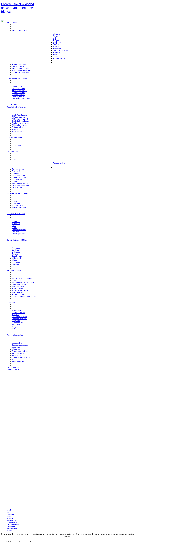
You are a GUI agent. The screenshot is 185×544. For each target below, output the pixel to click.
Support (9, 530)
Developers (11, 518)
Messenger (11, 514)
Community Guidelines (15, 524)
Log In (9, 512)
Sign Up (9, 510)
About (9, 516)
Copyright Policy (13, 526)
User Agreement (12, 520)
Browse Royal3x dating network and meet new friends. (17, 7)
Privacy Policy (12, 522)
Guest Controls (12, 528)
